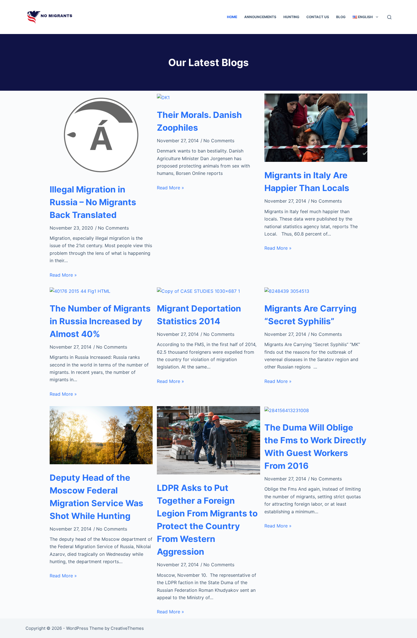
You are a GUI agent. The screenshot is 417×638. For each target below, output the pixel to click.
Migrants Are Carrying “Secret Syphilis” (310, 314)
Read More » (63, 275)
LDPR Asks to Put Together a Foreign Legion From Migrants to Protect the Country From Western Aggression (207, 520)
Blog (341, 17)
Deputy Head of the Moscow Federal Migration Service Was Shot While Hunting (96, 496)
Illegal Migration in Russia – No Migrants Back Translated (93, 202)
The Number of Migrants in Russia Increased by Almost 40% (100, 321)
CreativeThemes (127, 628)
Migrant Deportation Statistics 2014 (199, 314)
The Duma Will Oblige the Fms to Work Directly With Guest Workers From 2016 (315, 446)
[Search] (389, 17)
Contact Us (317, 17)
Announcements (260, 17)
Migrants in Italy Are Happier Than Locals (306, 181)
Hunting (291, 17)
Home (232, 17)
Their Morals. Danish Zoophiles (199, 121)
